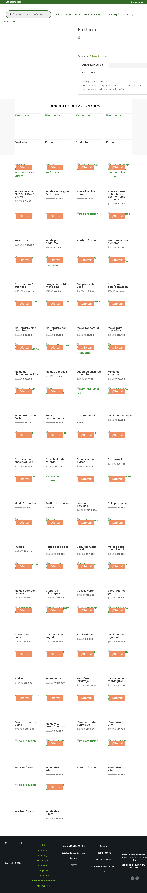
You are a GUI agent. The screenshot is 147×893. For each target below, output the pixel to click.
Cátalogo (43, 855)
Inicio (59, 14)
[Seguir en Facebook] (132, 878)
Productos (71, 14)
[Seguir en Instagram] (137, 878)
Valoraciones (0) (93, 65)
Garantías (43, 875)
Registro (43, 870)
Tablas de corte (98, 56)
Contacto (9, 21)
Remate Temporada (94, 14)
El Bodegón (114, 14)
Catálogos (130, 14)
